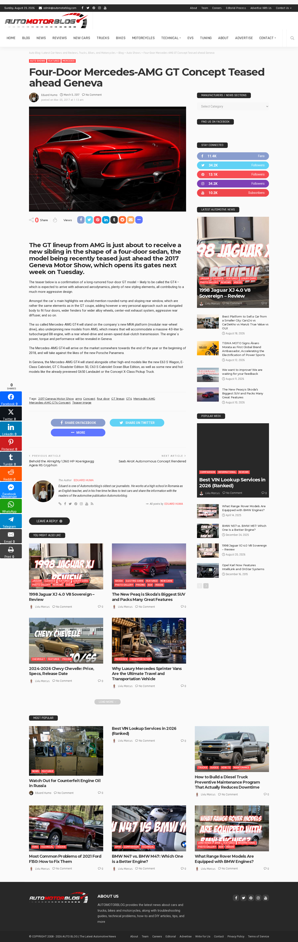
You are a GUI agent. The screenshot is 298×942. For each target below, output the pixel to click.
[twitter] (233, 165)
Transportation (140, 659)
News (41, 37)
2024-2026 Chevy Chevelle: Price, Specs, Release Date (61, 671)
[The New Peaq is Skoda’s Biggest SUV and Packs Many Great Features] (149, 566)
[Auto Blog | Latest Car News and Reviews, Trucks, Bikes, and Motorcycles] (59, 897)
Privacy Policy (236, 936)
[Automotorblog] (46, 20)
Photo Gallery (41, 584)
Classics (50, 581)
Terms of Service (258, 936)
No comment (94, 95)
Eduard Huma (49, 95)
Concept (89, 398)
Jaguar (36, 581)
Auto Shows (37, 60)
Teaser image (81, 402)
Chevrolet (38, 659)
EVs (190, 37)
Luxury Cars (80, 581)
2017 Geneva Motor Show (56, 398)
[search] (292, 38)
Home (11, 37)
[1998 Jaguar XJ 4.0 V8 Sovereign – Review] (66, 566)
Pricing (140, 584)
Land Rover (205, 843)
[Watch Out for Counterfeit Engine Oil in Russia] (66, 751)
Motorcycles (143, 37)
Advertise (244, 37)
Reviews (59, 37)
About (193, 8)
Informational (227, 472)
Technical (169, 37)
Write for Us (202, 936)
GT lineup (118, 398)
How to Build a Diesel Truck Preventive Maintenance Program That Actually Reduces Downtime (227, 782)
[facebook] (233, 156)
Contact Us (282, 8)
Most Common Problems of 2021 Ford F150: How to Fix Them (65, 859)
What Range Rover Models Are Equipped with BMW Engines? (224, 859)
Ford (35, 846)
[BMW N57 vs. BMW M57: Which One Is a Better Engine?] (208, 531)
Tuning (206, 37)
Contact (266, 37)
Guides (214, 767)
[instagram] (233, 183)
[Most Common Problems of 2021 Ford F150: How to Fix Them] (66, 828)
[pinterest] (233, 174)
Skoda (119, 581)
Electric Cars (134, 581)
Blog (26, 37)
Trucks (103, 37)
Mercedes (69, 60)
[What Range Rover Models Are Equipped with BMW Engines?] (208, 511)
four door (103, 398)
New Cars (81, 37)
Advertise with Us (261, 8)
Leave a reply (47, 521)
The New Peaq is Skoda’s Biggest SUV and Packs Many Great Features (148, 597)
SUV (150, 584)
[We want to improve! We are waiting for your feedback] (208, 375)
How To (225, 767)
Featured (54, 60)
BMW (118, 846)
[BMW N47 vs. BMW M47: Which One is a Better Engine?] (149, 828)
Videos (70, 584)
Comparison (207, 472)
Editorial (171, 936)
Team (204, 8)
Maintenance (241, 767)
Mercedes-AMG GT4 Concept (50, 402)
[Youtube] (233, 193)
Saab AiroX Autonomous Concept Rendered (152, 461)
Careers (217, 8)
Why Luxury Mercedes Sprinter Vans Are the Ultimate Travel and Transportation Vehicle (147, 673)
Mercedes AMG (144, 398)
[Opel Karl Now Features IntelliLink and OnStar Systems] (208, 570)
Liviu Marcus (42, 607)
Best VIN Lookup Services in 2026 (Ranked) (232, 482)
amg (78, 398)
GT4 (129, 398)
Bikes (120, 37)
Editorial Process (236, 8)
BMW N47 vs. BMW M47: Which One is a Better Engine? (147, 859)
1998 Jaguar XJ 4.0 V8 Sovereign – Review (225, 293)
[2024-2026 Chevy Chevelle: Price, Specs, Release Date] (66, 641)
